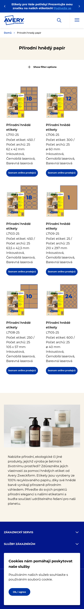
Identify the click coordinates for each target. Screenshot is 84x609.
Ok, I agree (19, 591)
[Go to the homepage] (14, 21)
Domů (8, 32)
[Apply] (59, 20)
